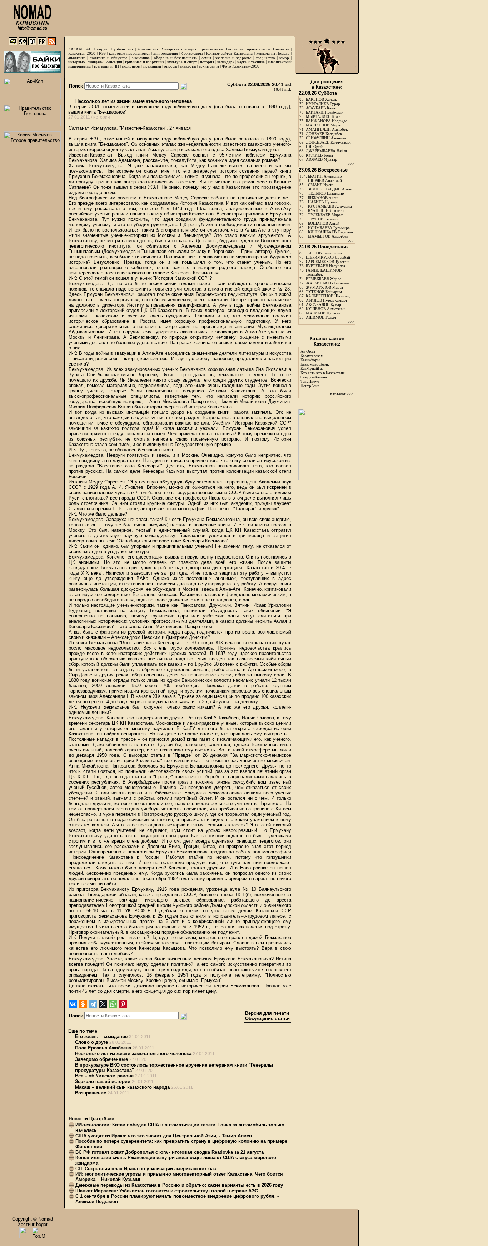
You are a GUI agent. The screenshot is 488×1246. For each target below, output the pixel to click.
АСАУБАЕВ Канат (321, 108)
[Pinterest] (123, 1004)
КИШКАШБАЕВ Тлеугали (330, 232)
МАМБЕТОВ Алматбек (328, 236)
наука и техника (250, 62)
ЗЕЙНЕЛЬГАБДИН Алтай (330, 189)
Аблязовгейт (147, 49)
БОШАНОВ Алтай (323, 223)
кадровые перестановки (129, 53)
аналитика (76, 57)
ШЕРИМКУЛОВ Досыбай (328, 257)
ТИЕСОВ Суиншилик (324, 253)
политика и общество (109, 57)
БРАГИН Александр (325, 176)
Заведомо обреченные (101, 1059)
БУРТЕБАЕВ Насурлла (325, 266)
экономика (141, 57)
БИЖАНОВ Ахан (323, 197)
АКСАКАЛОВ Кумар (323, 304)
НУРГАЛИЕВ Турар (323, 103)
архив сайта (209, 66)
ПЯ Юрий (314, 146)
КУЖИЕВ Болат (319, 155)
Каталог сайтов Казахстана (229, 53)
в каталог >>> (341, 394)
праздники (152, 66)
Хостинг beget (33, 1224)
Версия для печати (267, 1013)
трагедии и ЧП (106, 66)
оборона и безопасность (175, 57)
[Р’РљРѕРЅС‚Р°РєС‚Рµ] (73, 1004)
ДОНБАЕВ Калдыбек (324, 133)
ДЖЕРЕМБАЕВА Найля (326, 151)
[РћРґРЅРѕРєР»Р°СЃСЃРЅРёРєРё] (83, 1004)
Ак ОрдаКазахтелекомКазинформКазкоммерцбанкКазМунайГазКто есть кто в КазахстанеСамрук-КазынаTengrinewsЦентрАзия (322, 368)
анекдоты (188, 66)
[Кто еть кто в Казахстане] (326, 478)
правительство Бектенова (221, 49)
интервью (76, 62)
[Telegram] (93, 1004)
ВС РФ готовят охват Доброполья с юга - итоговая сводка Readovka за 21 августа (169, 1152)
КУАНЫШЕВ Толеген (326, 210)
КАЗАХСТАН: (80, 49)
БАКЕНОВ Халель (321, 99)
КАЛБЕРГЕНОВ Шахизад (328, 296)
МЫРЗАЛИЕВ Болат (323, 116)
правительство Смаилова (268, 49)
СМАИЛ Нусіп (320, 185)
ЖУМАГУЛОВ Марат (324, 287)
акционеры (131, 66)
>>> (351, 164)
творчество (265, 57)
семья (206, 57)
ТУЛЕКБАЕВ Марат (325, 215)
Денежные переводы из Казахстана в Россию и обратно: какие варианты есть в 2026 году (179, 1185)
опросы (170, 66)
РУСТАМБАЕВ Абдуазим (330, 206)
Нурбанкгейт (122, 49)
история (207, 62)
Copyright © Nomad (32, 1219)
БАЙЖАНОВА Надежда (326, 121)
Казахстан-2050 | (83, 53)
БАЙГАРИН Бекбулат (324, 112)
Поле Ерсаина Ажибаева (103, 1048)
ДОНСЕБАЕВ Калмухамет (328, 142)
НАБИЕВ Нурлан (323, 202)
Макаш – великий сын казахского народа (122, 1087)
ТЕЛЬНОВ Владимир (326, 193)
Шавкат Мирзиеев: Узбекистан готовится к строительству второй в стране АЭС (166, 1190)
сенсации (114, 62)
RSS (102, 53)
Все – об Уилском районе (104, 1075)
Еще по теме (82, 1031)
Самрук (100, 49)
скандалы (95, 62)
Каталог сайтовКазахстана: (327, 341)
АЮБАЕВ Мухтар (321, 159)
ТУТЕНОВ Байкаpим (324, 291)
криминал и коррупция (144, 62)
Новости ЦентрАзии (91, 1118)
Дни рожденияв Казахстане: (327, 84)
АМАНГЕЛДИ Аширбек (327, 129)
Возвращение (90, 1093)
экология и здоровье (233, 57)
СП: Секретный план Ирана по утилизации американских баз (145, 1168)
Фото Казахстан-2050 (240, 66)
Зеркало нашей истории (102, 1081)
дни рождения (165, 53)
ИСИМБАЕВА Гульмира (329, 227)
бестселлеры (192, 53)
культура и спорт (182, 62)
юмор (284, 57)
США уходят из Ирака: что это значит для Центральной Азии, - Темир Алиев (163, 1135)
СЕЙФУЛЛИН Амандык (326, 138)
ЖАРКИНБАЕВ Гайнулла (327, 283)
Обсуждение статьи (267, 1018)
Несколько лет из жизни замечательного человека (133, 101)
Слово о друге (91, 1042)
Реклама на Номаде (273, 53)
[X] (103, 1004)
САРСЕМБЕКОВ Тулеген (327, 261)
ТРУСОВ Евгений (323, 219)
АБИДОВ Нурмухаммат (326, 300)
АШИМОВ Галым (321, 317)
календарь (225, 62)
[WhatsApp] (113, 1004)
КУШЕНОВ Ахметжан (325, 309)
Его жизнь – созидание (101, 1036)
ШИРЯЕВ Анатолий (325, 180)
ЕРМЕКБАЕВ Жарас (323, 279)
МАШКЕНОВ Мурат (324, 125)
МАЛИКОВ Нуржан (323, 313)
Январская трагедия (179, 49)
